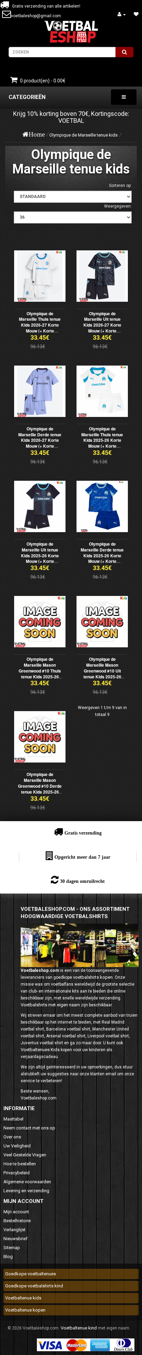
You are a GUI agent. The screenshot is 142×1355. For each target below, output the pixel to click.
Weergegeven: (118, 206)
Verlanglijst (14, 1229)
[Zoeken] (124, 52)
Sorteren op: (120, 185)
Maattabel (13, 1119)
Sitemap (11, 1247)
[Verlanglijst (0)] (136, 14)
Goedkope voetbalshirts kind (34, 1285)
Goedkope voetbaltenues (30, 1273)
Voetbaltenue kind (79, 1328)
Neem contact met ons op (29, 1127)
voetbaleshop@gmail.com (36, 15)
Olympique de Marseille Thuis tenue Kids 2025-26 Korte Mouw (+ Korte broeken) (102, 440)
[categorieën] (123, 97)
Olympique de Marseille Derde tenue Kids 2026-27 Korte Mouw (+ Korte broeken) (39, 440)
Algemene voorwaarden (27, 1181)
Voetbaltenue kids (23, 1298)
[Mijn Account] (122, 14)
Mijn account (16, 1211)
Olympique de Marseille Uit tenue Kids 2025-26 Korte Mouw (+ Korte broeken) (40, 555)
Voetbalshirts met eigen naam (50, 1004)
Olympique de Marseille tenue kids (83, 135)
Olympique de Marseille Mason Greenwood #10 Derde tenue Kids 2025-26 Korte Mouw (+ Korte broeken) (40, 788)
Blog (8, 1256)
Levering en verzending (26, 1190)
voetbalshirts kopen (93, 977)
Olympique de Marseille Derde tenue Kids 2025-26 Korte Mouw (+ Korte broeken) (102, 555)
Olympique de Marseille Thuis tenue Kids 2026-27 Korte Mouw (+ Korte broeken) (40, 325)
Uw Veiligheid (17, 1145)
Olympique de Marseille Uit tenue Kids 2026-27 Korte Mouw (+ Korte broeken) (102, 325)
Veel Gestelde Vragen (24, 1154)
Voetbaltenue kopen (25, 1310)
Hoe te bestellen (19, 1163)
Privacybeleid (16, 1172)
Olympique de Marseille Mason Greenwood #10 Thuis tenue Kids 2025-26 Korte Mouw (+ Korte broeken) (40, 673)
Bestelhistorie (17, 1220)
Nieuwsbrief (15, 1238)
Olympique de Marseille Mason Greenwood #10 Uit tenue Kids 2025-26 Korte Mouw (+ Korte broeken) (102, 673)
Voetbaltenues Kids (40, 1049)
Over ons (12, 1136)
